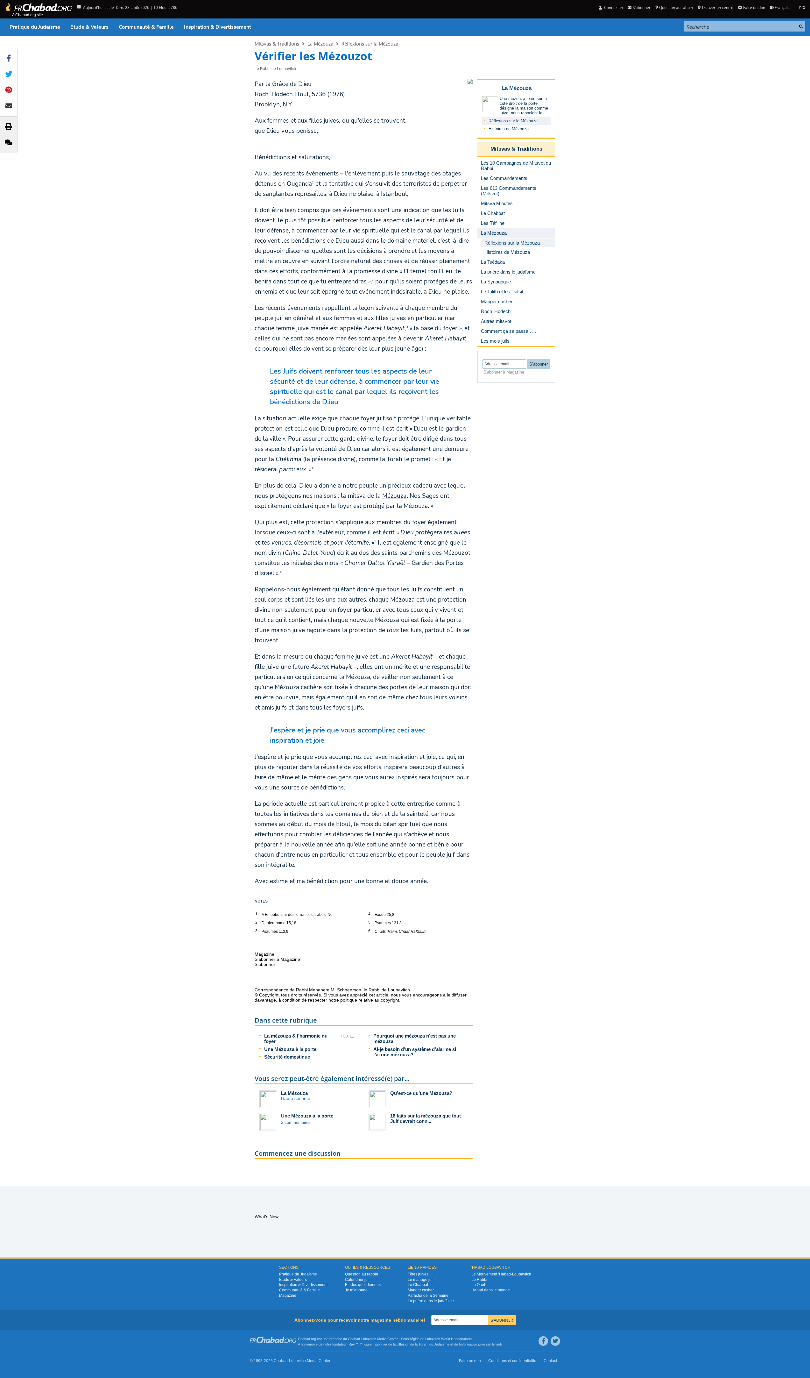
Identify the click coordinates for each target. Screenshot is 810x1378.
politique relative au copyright (369, 1000)
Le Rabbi (479, 1279)
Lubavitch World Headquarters (448, 1339)
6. (369, 931)
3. (256, 931)
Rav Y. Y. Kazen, (361, 1344)
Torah (423, 1344)
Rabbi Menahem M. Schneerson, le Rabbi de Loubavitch (353, 989)
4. (369, 914)
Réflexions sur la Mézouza (370, 43)
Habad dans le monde (490, 1290)
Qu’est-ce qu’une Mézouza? (421, 1093)
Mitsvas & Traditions (277, 43)
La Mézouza (320, 43)
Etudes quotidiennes (363, 1284)
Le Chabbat (418, 1284)
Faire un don (754, 7)
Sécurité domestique (287, 1057)
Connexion (613, 7)
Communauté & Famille (146, 27)
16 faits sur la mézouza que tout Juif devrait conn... (425, 1118)
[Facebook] (543, 1341)
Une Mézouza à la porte (290, 1049)
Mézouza (394, 496)
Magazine (287, 1295)
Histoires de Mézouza (509, 128)
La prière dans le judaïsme (431, 1301)
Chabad (354, 1339)
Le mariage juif (420, 1279)
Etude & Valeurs (89, 27)
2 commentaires (296, 1122)
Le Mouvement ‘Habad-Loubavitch (501, 1274)
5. (369, 922)
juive (481, 1344)
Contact (550, 1361)
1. (256, 914)
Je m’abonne (356, 1290)
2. (256, 922)
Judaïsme (441, 1344)
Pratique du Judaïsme (35, 27)
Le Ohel (478, 1284)
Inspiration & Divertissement (217, 27)
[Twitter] (555, 1341)
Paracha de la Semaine (428, 1295)
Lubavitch (368, 1339)
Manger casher (421, 1290)
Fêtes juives (418, 1274)
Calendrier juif (357, 1279)
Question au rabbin (676, 7)
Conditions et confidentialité (512, 1361)
